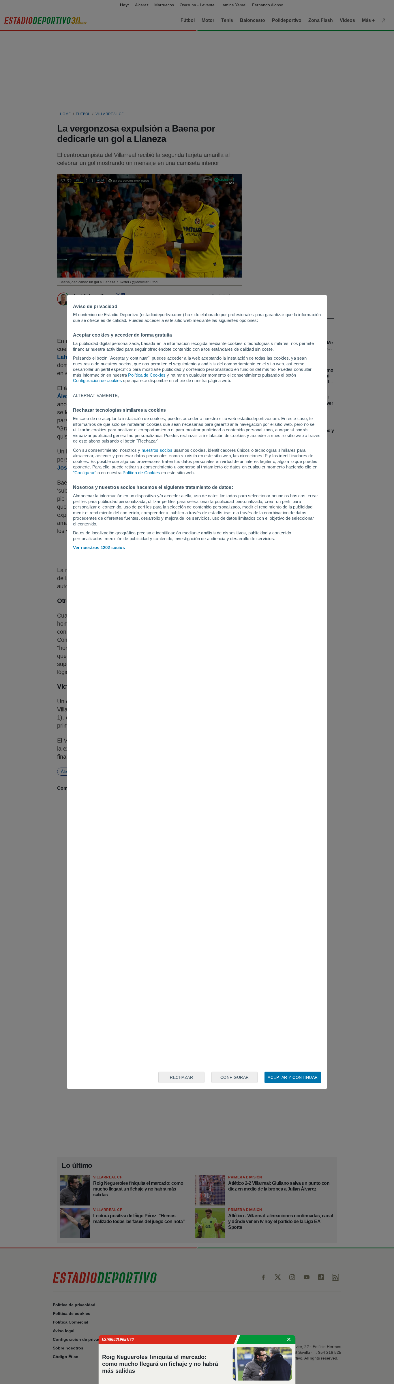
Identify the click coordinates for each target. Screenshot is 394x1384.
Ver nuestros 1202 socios (99, 547)
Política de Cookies (147, 375)
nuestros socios (157, 450)
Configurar (234, 1077)
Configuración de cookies (97, 380)
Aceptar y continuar (293, 1077)
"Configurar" (84, 472)
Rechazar (181, 1077)
